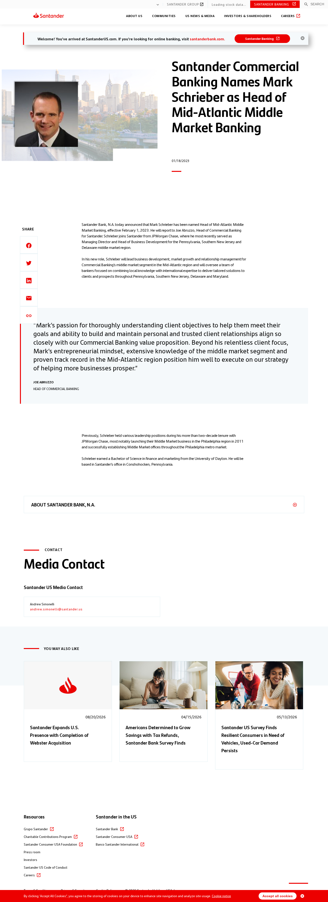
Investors (30, 859)
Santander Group (183, 4)
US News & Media (200, 15)
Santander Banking (272, 4)
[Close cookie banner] (302, 896)
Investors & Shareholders (247, 15)
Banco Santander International (117, 844)
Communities (164, 15)
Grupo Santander (36, 828)
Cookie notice (221, 895)
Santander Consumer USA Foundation (50, 844)
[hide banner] (302, 38)
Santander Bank (107, 828)
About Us (134, 15)
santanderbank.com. (207, 39)
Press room (32, 851)
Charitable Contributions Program (48, 836)
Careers (288, 15)
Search (317, 4)
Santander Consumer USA (114, 836)
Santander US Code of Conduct (45, 867)
